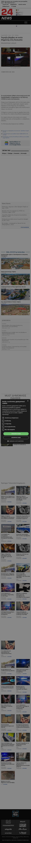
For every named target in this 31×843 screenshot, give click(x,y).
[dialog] (15, 421)
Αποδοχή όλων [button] (16, 433)
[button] (15, 441)
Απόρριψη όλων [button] (16, 437)
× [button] (27, 400)
